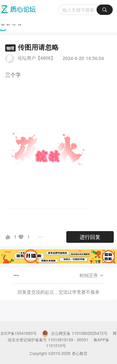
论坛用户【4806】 (36, 57)
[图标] (8, 236)
